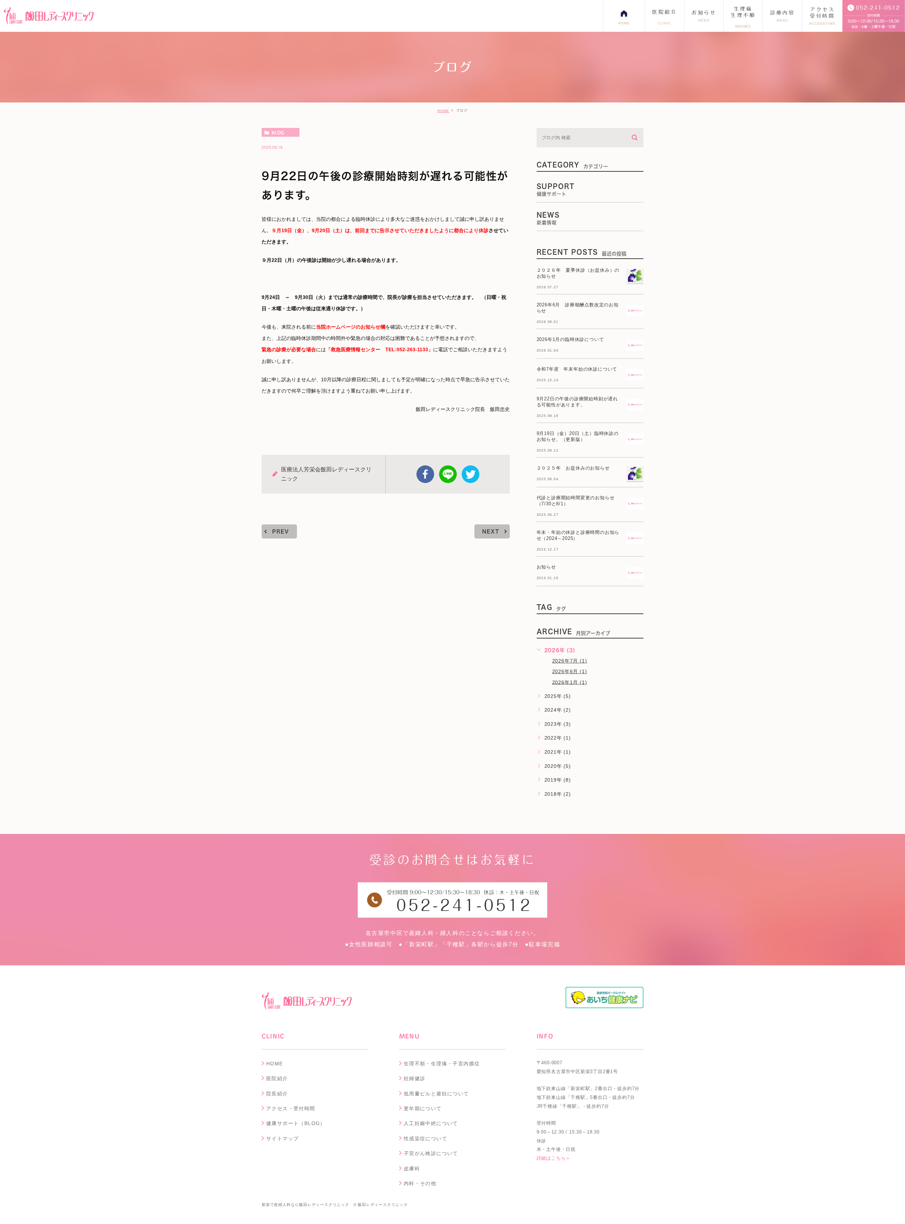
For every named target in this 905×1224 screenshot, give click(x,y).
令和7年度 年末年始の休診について (577, 369)
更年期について (423, 1108)
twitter (470, 474)
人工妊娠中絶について (431, 1123)
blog (278, 132)
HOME (443, 111)
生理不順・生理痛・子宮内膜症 (442, 1063)
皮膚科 (412, 1168)
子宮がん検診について (431, 1153)
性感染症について (425, 1138)
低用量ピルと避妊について (436, 1093)
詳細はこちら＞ (554, 1158)
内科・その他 (420, 1183)
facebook (425, 474)
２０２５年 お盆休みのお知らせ (573, 468)
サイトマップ (282, 1138)
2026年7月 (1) (569, 661)
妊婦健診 (415, 1078)
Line (448, 474)
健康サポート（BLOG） (296, 1123)
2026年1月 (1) (569, 682)
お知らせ (546, 567)
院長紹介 (277, 1093)
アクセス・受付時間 (290, 1108)
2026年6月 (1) (569, 671)
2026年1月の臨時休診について (570, 339)
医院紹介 (277, 1078)
